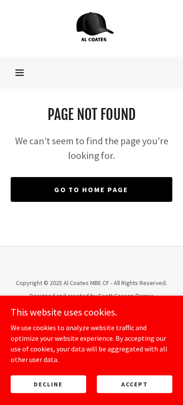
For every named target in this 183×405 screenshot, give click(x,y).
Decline (48, 384)
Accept (134, 384)
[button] (19, 72)
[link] (91, 28)
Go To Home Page (91, 189)
